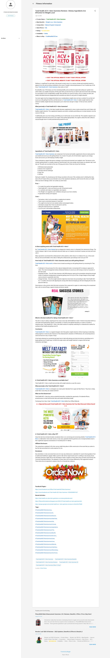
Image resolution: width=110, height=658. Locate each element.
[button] (95, 11)
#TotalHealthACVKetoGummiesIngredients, (46, 527)
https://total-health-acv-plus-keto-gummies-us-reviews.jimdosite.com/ (54, 498)
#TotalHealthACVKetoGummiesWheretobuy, (46, 550)
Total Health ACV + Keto (70, 100)
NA (46, 28)
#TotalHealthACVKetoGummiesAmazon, (45, 515)
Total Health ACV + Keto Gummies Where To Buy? (48, 565)
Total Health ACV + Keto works (44, 263)
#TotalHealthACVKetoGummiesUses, (45, 541)
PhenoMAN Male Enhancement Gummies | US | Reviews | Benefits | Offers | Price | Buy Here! (63, 614)
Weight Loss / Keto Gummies (54, 22)
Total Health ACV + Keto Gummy (46, 249)
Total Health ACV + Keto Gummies (48, 87)
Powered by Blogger (66, 651)
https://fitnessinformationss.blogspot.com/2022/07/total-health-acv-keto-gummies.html (58, 501)
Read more (92, 627)
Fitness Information (44, 4)
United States (43, 568)
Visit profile (11, 15)
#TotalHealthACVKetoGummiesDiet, (44, 521)
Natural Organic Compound (53, 25)
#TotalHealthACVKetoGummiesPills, (44, 530)
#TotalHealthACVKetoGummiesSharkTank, (46, 518)
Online (46, 33)
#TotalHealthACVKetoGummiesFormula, (45, 524)
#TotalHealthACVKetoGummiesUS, (44, 513)
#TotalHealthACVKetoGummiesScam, (45, 538)
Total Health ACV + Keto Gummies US (68, 562)
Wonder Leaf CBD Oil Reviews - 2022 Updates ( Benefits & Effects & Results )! (59, 631)
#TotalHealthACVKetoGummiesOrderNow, (46, 547)
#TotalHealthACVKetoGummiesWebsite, (45, 544)
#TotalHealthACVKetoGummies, (43, 510)
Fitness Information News (11, 12)
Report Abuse (65, 654)
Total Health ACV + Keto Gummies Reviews (46, 562)
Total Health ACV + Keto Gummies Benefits (65, 559)
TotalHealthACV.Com (51, 36)
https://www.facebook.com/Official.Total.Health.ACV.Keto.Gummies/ (53, 489)
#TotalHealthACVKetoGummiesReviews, (45, 535)
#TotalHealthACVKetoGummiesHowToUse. (46, 553)
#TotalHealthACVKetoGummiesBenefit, (45, 533)
